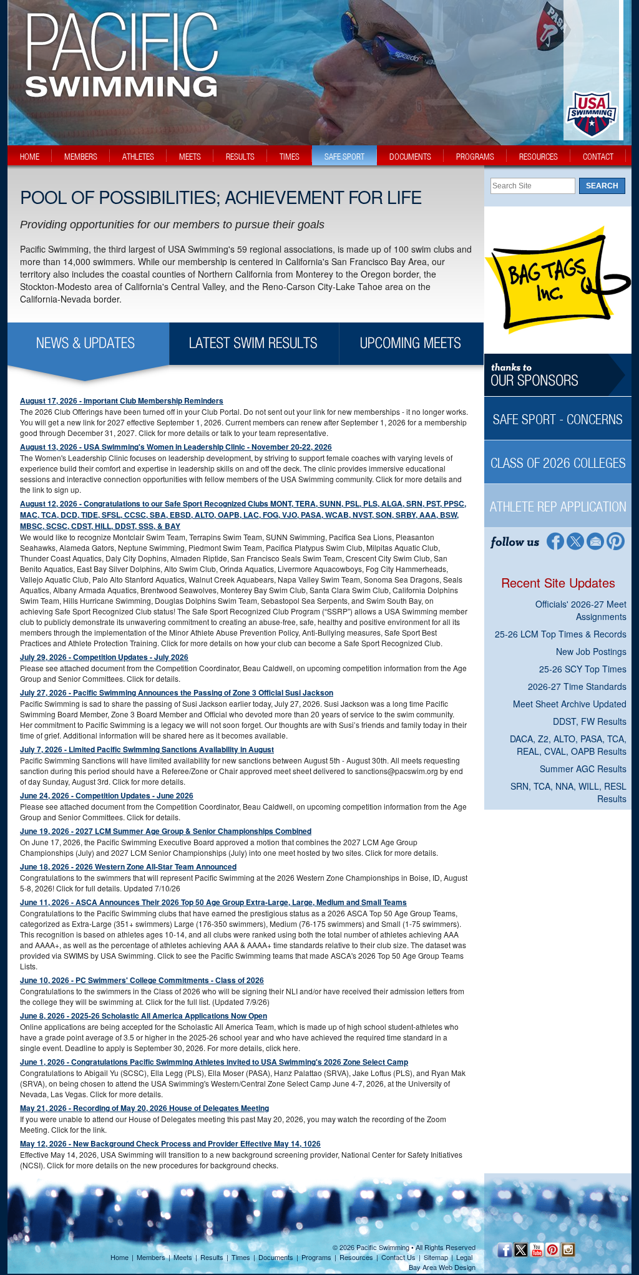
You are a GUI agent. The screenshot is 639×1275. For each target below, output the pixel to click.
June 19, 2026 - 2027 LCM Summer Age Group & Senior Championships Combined (165, 830)
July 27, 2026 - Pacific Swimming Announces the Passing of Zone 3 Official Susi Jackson (176, 692)
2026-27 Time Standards (577, 686)
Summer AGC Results (583, 768)
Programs (316, 1257)
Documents (275, 1257)
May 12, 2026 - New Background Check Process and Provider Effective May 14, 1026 (170, 1143)
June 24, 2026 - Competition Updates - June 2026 (106, 795)
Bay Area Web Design (442, 1267)
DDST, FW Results (590, 721)
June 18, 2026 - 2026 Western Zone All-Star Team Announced (128, 866)
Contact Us (398, 1257)
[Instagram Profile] (567, 1250)
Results (211, 1257)
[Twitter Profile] (575, 540)
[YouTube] (536, 1250)
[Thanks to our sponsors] (558, 375)
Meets (182, 1257)
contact (598, 157)
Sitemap (436, 1257)
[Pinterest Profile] (616, 540)
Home (119, 1257)
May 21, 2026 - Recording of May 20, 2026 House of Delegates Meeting (144, 1107)
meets (190, 157)
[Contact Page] (595, 540)
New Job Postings (591, 651)
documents (410, 157)
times (290, 157)
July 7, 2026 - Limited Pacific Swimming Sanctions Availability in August (147, 749)
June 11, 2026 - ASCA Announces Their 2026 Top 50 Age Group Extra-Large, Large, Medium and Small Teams (213, 902)
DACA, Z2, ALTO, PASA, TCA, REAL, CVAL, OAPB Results (568, 744)
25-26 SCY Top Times (583, 668)
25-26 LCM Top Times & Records (561, 634)
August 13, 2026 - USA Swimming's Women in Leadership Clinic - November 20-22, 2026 (176, 446)
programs (475, 157)
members (80, 157)
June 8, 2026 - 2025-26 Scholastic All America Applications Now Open (143, 1015)
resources (538, 157)
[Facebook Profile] (554, 540)
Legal (464, 1257)
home (29, 157)
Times (241, 1257)
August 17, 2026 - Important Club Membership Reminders (121, 400)
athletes (138, 157)
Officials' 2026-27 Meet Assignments (581, 610)
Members (151, 1257)
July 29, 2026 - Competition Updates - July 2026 (104, 656)
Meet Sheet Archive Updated (570, 703)
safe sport (344, 157)
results (240, 157)
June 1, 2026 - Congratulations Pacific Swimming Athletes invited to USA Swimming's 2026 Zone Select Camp (214, 1061)
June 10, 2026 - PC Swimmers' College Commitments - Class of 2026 (142, 980)
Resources (356, 1257)
